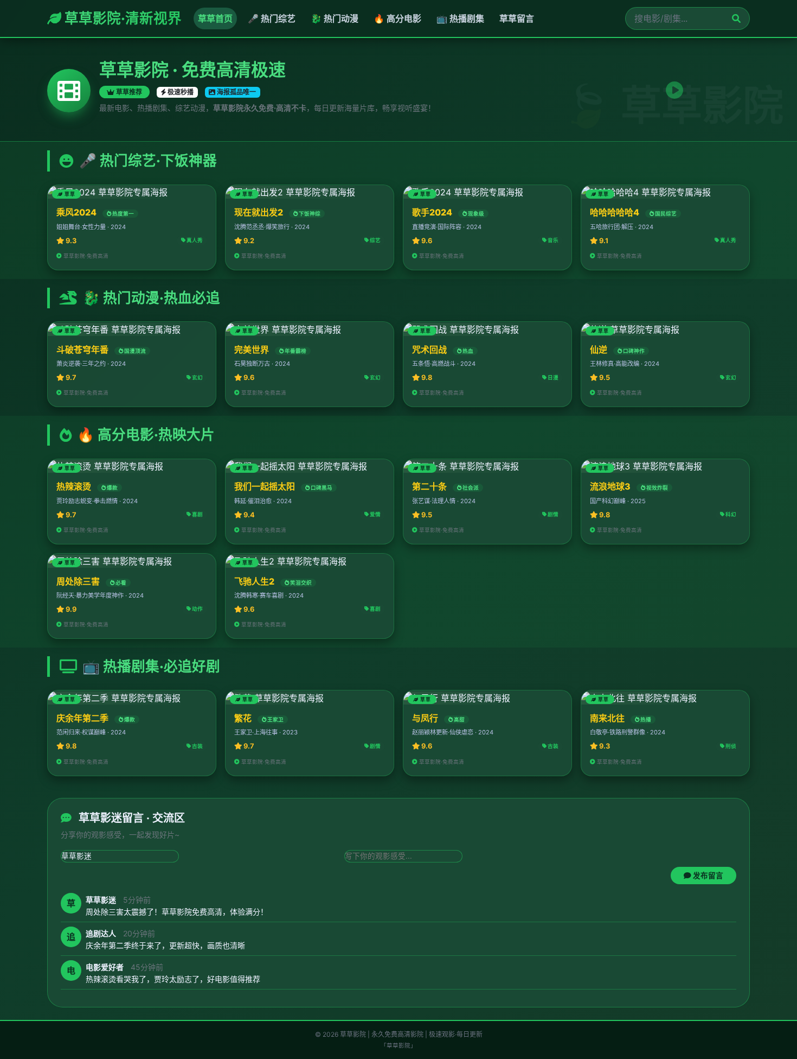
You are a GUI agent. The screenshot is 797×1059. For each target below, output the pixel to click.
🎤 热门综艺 (271, 18)
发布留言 (707, 875)
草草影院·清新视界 (121, 18)
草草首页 (215, 18)
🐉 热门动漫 (334, 18)
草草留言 (516, 18)
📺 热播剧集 (460, 18)
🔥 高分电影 (397, 18)
